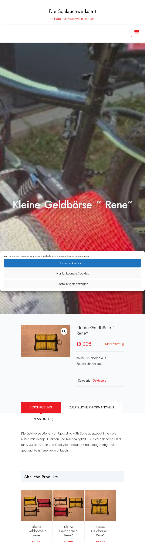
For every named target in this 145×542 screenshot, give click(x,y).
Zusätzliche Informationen (91, 407)
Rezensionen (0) (43, 419)
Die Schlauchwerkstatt (72, 11)
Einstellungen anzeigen (72, 284)
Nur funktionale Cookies (72, 273)
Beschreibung (41, 407)
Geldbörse (99, 380)
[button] (64, 331)
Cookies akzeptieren (72, 263)
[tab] (41, 407)
